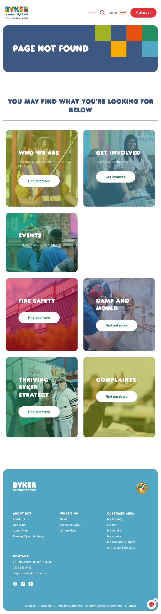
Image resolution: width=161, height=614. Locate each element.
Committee (20, 530)
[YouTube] (30, 584)
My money (114, 536)
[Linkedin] (23, 584)
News (63, 519)
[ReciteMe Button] (155, 600)
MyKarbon (143, 12)
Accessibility (47, 606)
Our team (19, 525)
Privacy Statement (70, 606)
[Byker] (43, 12)
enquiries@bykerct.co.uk (29, 573)
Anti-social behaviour (121, 547)
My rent (112, 525)
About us (19, 519)
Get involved (68, 530)
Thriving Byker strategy (28, 536)
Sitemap (130, 606)
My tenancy (115, 519)
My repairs (114, 530)
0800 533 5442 (22, 567)
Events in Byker (70, 525)
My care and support (121, 542)
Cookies (30, 606)
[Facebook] (15, 584)
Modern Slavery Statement (104, 606)
